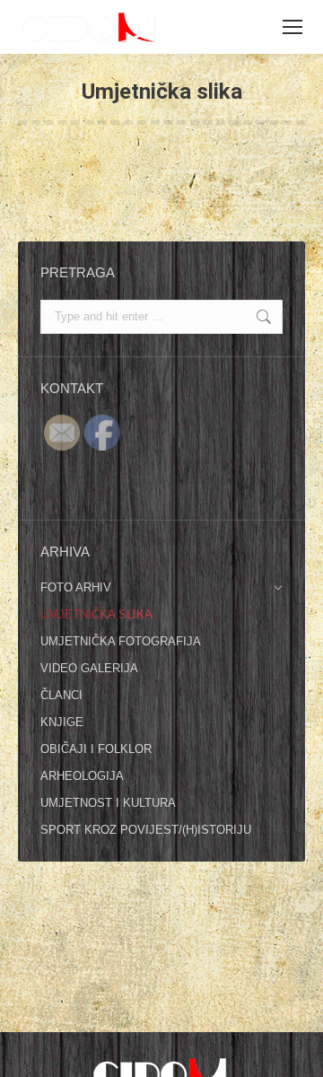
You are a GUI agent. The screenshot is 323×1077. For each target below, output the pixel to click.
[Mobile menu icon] (292, 26)
